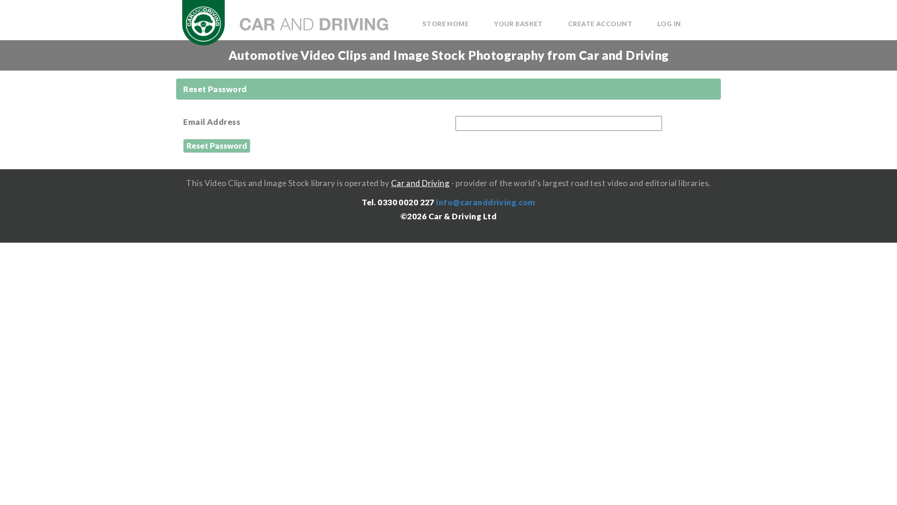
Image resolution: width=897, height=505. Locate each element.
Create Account (600, 24)
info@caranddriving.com (485, 202)
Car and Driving (420, 183)
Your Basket (518, 24)
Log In (669, 24)
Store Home (445, 24)
